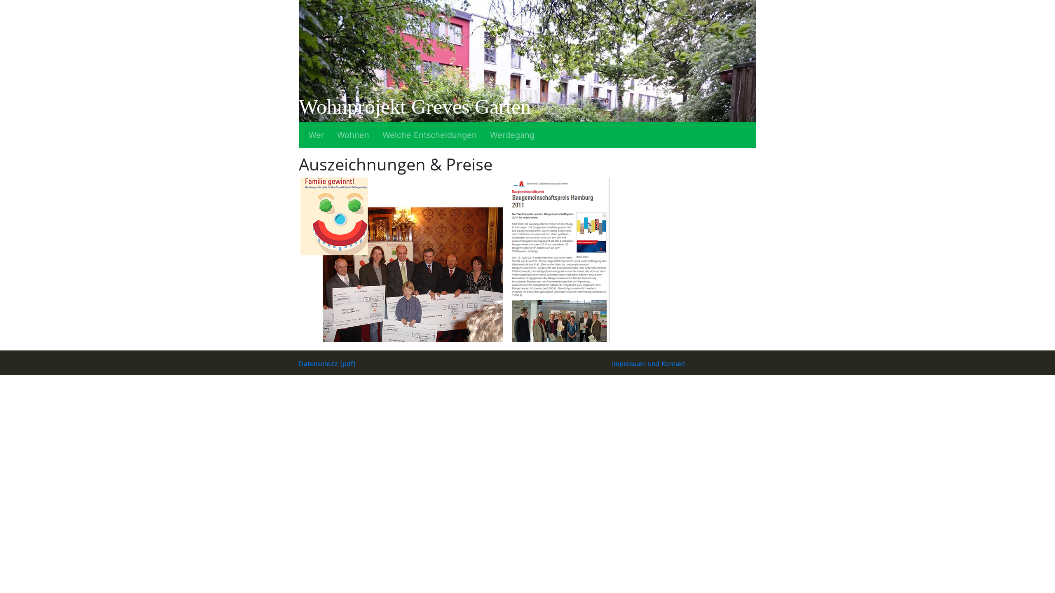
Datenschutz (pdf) (327, 364)
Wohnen (353, 135)
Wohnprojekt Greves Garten (415, 106)
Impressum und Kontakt (648, 364)
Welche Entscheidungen (429, 135)
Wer (316, 135)
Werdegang (512, 135)
